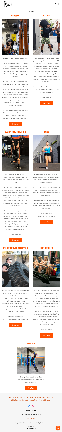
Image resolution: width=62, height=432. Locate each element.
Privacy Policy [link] (34, 400)
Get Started (15, 124)
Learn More (46, 103)
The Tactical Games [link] (39, 397)
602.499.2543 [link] (31, 418)
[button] (55, 3)
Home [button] (10, 397)
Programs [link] (16, 397)
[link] (7, 4)
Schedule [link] (22, 397)
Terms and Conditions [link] (45, 400)
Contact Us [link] (25, 400)
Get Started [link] (30, 397)
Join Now (31, 388)
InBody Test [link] (49, 397)
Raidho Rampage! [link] (16, 400)
